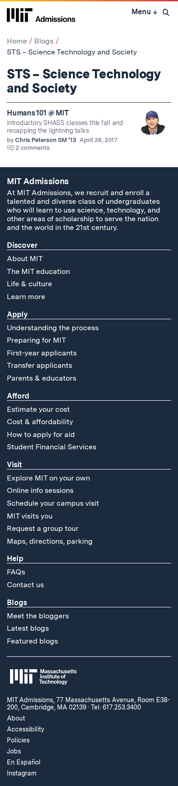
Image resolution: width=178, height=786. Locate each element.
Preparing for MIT (36, 340)
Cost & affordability (40, 421)
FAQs (16, 572)
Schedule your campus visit (53, 503)
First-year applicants (42, 353)
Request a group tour (43, 528)
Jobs (14, 751)
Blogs (43, 41)
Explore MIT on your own (48, 478)
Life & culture (29, 283)
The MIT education (38, 271)
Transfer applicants (39, 365)
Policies (18, 740)
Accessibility (25, 729)
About (16, 718)
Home (17, 41)
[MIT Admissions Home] (41, 14)
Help (15, 558)
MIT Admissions (38, 181)
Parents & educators (41, 378)
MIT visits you (29, 516)
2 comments (33, 147)
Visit (14, 464)
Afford (18, 396)
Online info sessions (40, 490)
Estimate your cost (38, 409)
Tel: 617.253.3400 (116, 707)
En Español (24, 762)
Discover (22, 245)
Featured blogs (32, 641)
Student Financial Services (51, 446)
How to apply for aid (41, 434)
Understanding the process (53, 327)
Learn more (26, 296)
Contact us (25, 584)
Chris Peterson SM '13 (45, 139)
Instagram (22, 773)
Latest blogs (28, 628)
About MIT (25, 258)
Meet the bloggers (38, 615)
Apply (17, 314)
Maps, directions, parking (50, 541)
